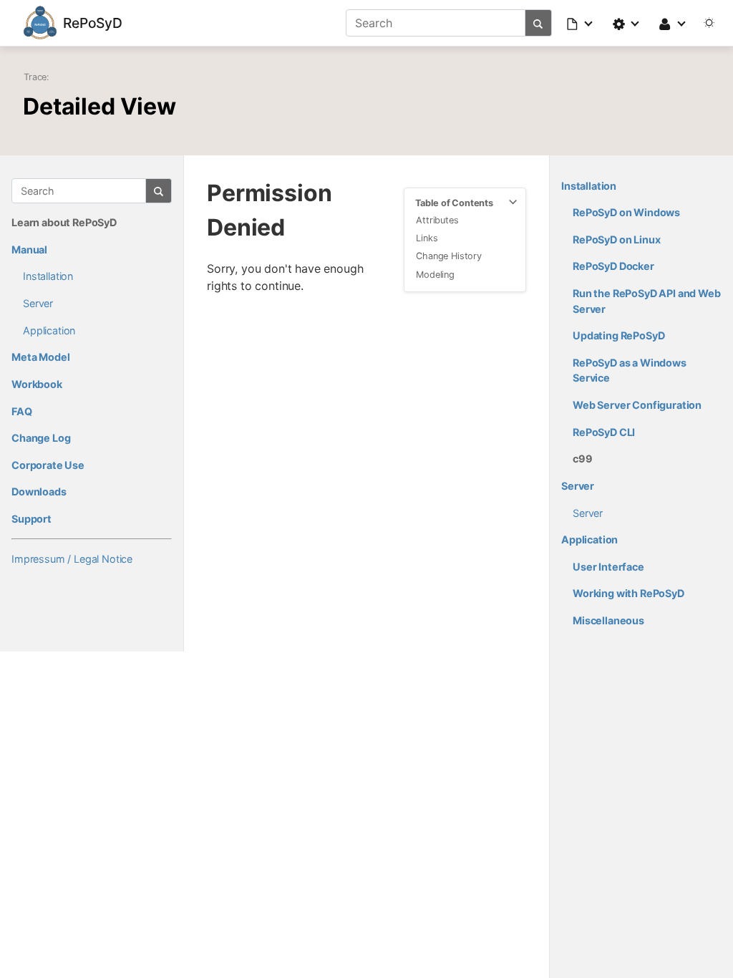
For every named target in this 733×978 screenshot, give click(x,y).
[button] (580, 23)
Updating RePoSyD (618, 335)
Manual (29, 249)
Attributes (437, 220)
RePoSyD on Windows (626, 212)
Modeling (435, 274)
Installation (48, 276)
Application (49, 330)
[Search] (538, 23)
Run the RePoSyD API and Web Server (647, 301)
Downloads (39, 491)
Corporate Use (47, 465)
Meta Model (40, 357)
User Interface (608, 567)
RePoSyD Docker (613, 266)
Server (38, 303)
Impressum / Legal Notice (71, 559)
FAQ (21, 411)
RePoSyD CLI (604, 432)
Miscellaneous (608, 620)
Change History (449, 256)
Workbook (36, 384)
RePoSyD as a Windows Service (629, 370)
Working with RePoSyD (628, 593)
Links (426, 238)
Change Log (40, 438)
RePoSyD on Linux (616, 239)
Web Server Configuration (637, 405)
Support (31, 519)
